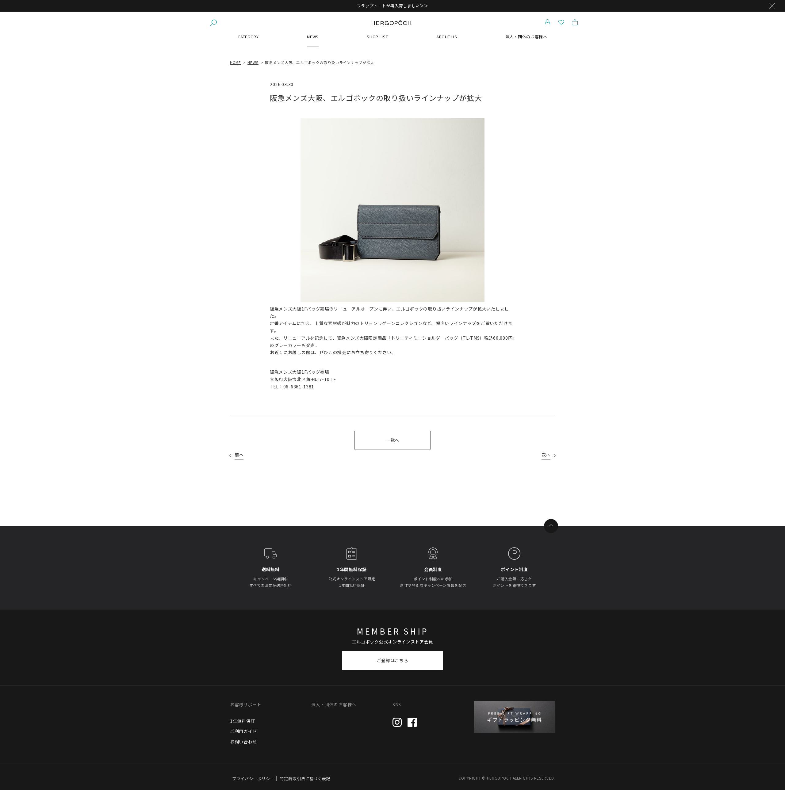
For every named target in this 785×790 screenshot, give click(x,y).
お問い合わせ (243, 741)
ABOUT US (446, 37)
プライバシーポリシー (253, 778)
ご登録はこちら (392, 660)
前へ (239, 455)
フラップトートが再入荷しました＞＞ (392, 6)
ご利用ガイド (243, 731)
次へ (546, 455)
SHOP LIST (377, 37)
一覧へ (392, 440)
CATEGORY (248, 37)
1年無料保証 (242, 721)
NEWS (313, 37)
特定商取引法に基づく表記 (305, 778)
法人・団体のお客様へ (526, 37)
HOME (235, 62)
